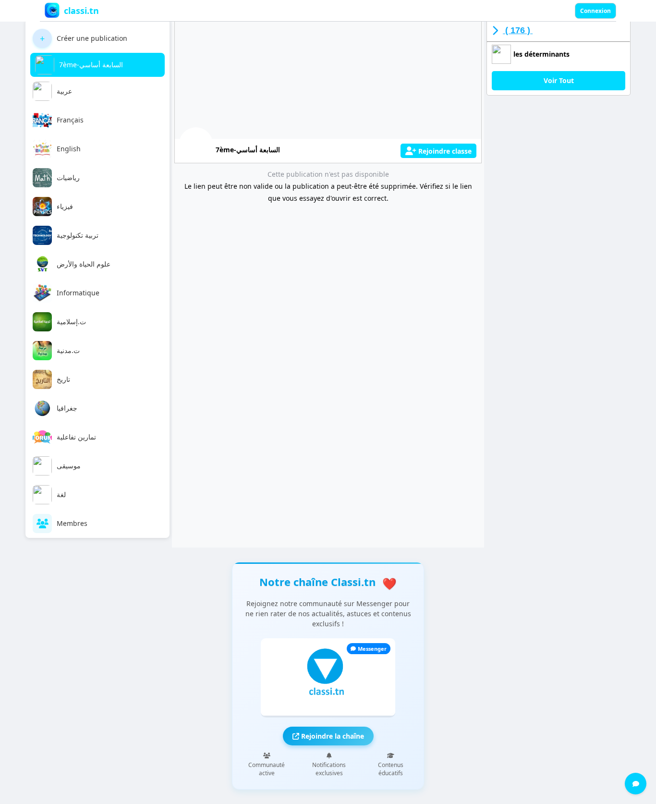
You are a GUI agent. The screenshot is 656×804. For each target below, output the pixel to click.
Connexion (595, 11)
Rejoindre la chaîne (331, 736)
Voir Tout (559, 80)
